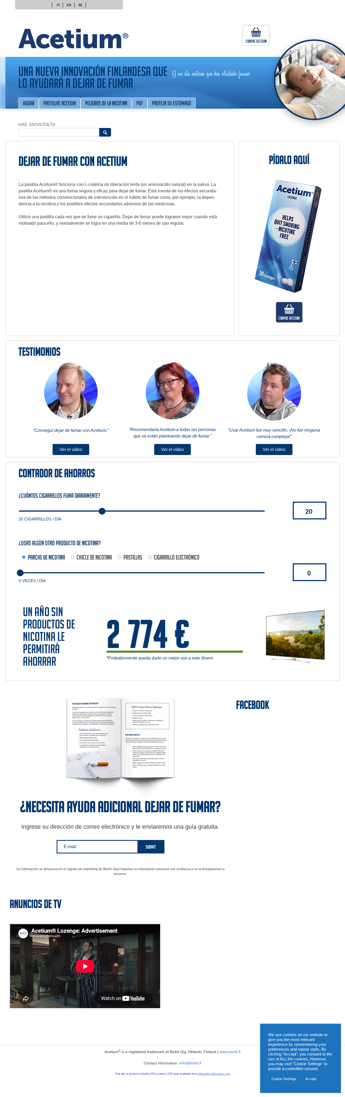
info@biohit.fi (190, 1063)
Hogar (28, 104)
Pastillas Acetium (59, 104)
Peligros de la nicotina (106, 104)
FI (58, 5)
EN (69, 5)
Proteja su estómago (171, 104)
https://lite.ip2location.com (214, 1073)
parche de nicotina (46, 558)
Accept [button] (310, 1079)
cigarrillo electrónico (176, 558)
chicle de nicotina (94, 558)
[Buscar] (105, 132)
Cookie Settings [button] (283, 1079)
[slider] (102, 511)
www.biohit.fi (229, 1052)
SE (80, 5)
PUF (139, 104)
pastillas (132, 558)
